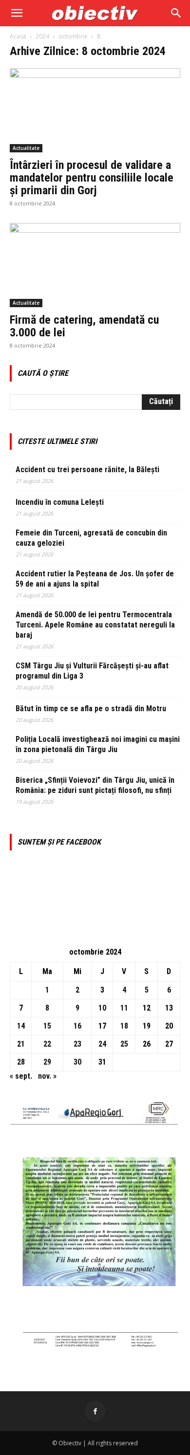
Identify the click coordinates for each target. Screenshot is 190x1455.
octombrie (73, 36)
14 (21, 1026)
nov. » (47, 1076)
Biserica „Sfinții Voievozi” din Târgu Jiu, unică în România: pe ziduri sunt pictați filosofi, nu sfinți (95, 785)
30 (77, 1062)
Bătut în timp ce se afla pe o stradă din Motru (91, 708)
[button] (16, 13)
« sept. (21, 1076)
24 (102, 1044)
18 (124, 1026)
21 (21, 1044)
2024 (42, 36)
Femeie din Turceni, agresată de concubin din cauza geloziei (91, 538)
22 (47, 1044)
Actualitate (26, 148)
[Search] (176, 13)
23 (77, 1044)
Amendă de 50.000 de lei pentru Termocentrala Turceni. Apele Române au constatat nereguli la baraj (95, 625)
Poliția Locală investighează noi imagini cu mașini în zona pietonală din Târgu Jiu (98, 744)
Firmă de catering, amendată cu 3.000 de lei (84, 326)
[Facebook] (95, 1411)
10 (102, 1008)
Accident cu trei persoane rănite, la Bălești (87, 469)
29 (47, 1062)
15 (47, 1026)
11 (124, 1008)
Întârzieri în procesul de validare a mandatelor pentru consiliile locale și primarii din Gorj (91, 177)
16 (77, 1026)
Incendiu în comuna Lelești (60, 502)
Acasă (18, 36)
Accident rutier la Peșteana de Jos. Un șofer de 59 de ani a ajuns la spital (95, 579)
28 (21, 1062)
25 (124, 1044)
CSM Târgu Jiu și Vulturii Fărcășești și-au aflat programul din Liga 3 (92, 671)
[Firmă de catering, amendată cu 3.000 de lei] (95, 265)
